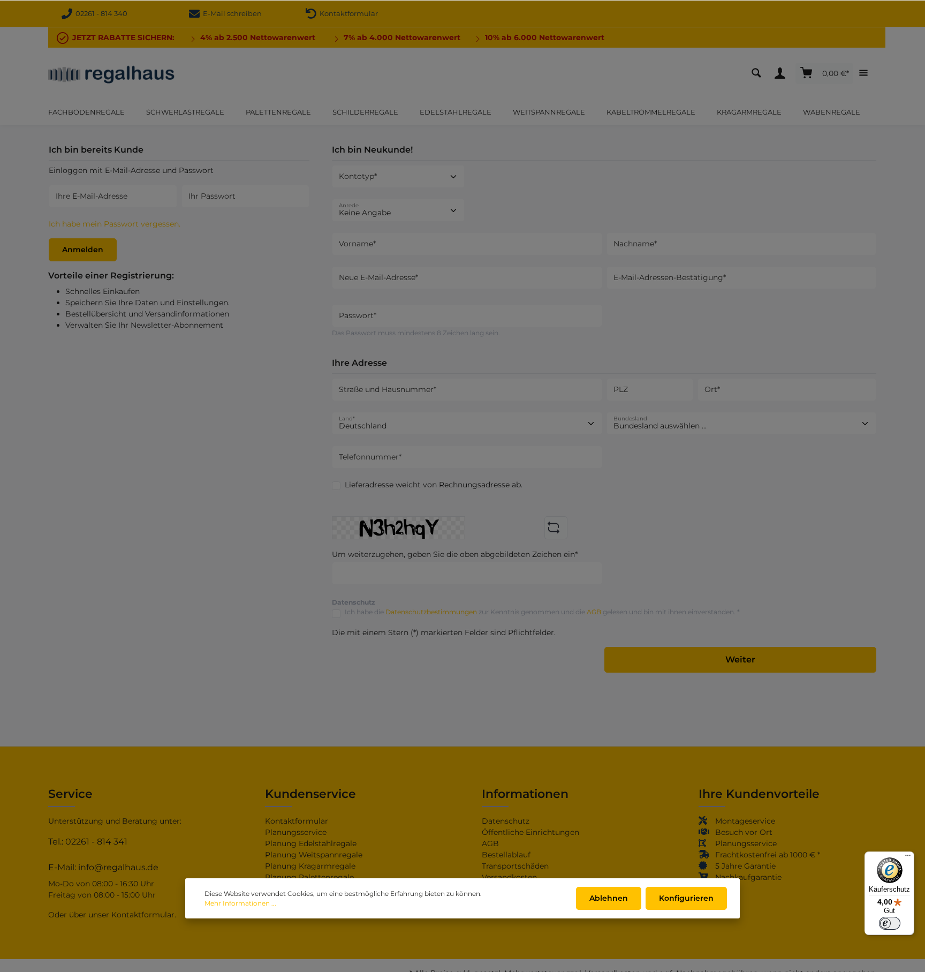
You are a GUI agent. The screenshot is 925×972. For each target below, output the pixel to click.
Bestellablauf (506, 855)
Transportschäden (515, 866)
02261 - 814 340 (101, 13)
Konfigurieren (686, 898)
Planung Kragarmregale (310, 866)
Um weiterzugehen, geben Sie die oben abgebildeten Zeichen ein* (455, 554)
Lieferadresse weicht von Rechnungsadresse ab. (433, 484)
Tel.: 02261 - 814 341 (87, 842)
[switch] (889, 923)
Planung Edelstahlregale (311, 843)
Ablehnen (608, 898)
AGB (594, 612)
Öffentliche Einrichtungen (530, 832)
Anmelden (82, 249)
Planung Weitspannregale (313, 855)
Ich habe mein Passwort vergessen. (114, 224)
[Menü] (907, 858)
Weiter (740, 659)
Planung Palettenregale (309, 877)
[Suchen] (759, 73)
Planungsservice (296, 832)
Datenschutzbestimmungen (431, 612)
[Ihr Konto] (782, 73)
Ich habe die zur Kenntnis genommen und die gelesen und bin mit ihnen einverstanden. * (542, 612)
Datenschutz (505, 821)
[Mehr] (866, 73)
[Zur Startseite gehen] (111, 73)
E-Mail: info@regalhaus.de (103, 867)
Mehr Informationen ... (240, 903)
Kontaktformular (347, 13)
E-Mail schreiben (231, 13)
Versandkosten (509, 877)
